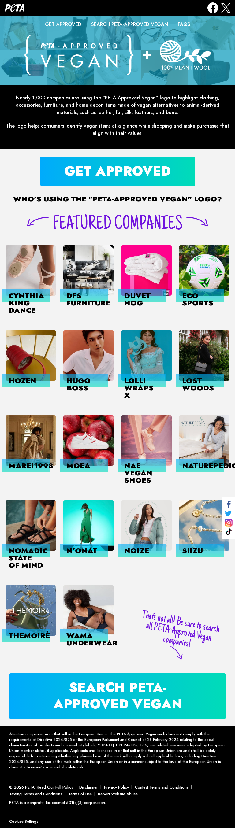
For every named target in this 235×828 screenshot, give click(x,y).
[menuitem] (63, 24)
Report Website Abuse (118, 794)
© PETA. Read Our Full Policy (41, 787)
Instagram (229, 523)
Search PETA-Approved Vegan (129, 24)
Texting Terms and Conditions (35, 794)
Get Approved (63, 24)
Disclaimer (88, 787)
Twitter (228, 513)
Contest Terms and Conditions (161, 787)
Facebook (212, 7)
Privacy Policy (116, 787)
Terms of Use (80, 794)
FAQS (184, 24)
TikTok (229, 532)
